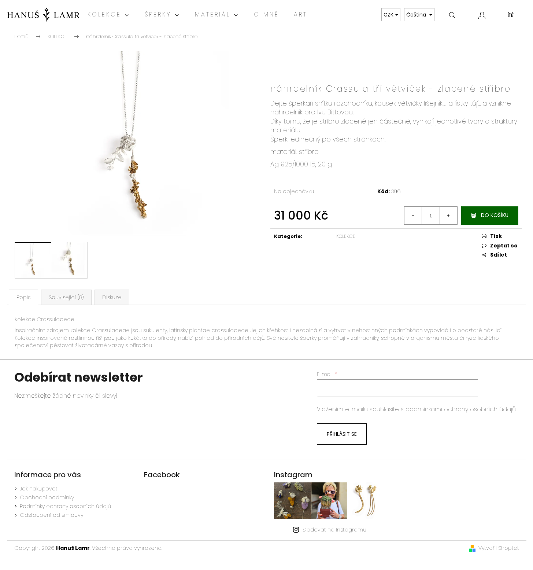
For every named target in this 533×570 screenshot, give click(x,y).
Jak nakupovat (39, 488)
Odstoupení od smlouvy (51, 515)
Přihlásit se (342, 434)
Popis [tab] (23, 297)
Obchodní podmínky (47, 497)
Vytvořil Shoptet (498, 548)
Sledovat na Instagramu (334, 529)
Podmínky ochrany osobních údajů (65, 506)
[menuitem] (108, 14)
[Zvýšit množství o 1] (448, 215)
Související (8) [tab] (66, 297)
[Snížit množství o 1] (413, 215)
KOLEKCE (345, 236)
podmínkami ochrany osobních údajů (461, 409)
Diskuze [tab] (112, 297)
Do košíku (494, 215)
